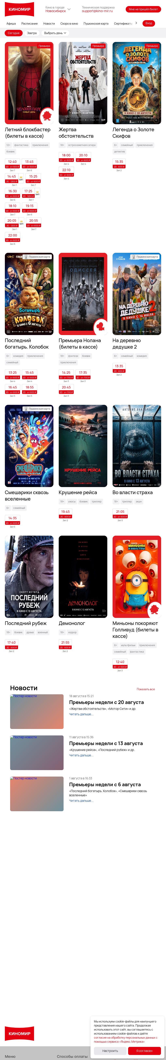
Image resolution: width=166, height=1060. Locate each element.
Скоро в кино (69, 23)
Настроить (110, 1051)
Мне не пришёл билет (143, 9)
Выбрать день (53, 33)
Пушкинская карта (96, 23)
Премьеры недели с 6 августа (105, 784)
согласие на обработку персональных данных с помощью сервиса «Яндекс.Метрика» (125, 1039)
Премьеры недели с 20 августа (106, 702)
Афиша (11, 23)
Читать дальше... (81, 714)
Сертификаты (123, 23)
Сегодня (13, 33)
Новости (49, 23)
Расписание (29, 23)
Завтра (32, 33)
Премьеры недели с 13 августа (106, 743)
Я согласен (144, 1051)
